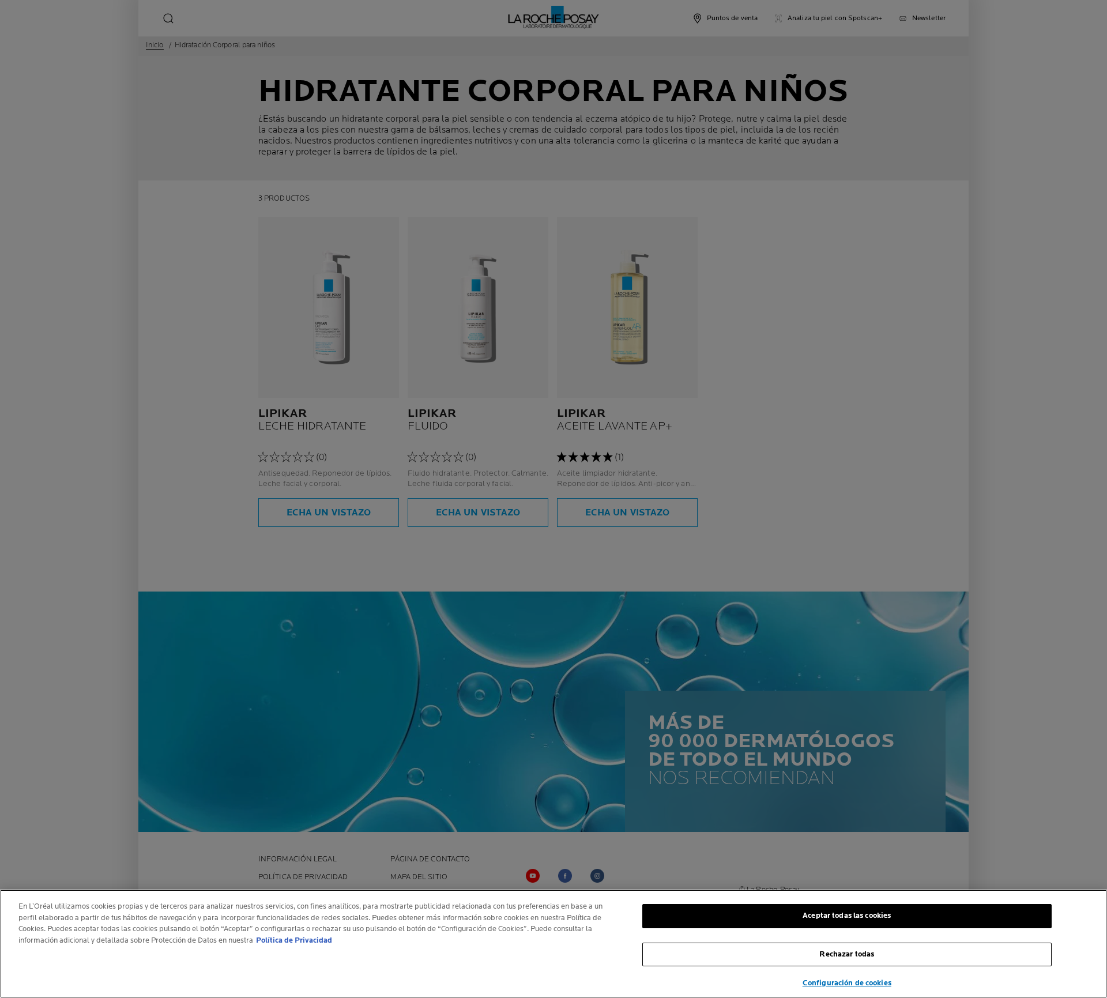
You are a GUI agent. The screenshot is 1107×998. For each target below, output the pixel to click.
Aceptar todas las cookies (847, 915)
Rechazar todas (846, 954)
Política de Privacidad (294, 940)
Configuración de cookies (847, 983)
